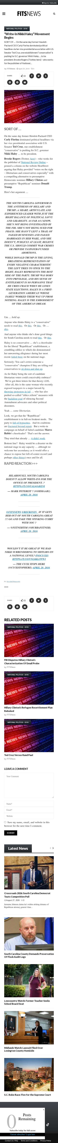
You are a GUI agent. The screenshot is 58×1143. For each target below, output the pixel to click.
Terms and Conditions (29, 1141)
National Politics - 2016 (16, 28)
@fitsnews (13, 512)
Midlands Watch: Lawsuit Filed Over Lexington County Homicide (23, 1049)
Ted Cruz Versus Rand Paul (18, 755)
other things (19, 457)
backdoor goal (15, 398)
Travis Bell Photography (13, 581)
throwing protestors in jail (17, 391)
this (20, 325)
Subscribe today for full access (22, 1130)
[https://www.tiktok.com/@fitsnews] (48, 1124)
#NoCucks (41, 555)
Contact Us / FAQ (11, 1141)
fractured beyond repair (20, 426)
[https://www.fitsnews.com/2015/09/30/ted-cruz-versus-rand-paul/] (29, 735)
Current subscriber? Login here (22, 1134)
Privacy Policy (45, 1141)
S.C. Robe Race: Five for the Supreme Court (27, 1094)
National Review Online (33, 162)
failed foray (17, 356)
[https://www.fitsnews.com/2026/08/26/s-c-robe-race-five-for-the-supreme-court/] (29, 1074)
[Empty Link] (50, 848)
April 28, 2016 (29, 494)
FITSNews (11, 69)
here (32, 158)
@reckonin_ (30, 512)
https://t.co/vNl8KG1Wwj (29, 559)
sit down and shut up (31, 368)
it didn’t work (38, 438)
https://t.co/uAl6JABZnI (29, 486)
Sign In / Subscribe (50, 3)
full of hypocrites (21, 422)
